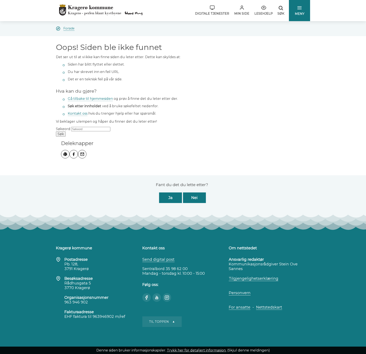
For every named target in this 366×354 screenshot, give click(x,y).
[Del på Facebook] (73, 154)
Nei (194, 197)
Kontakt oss (77, 113)
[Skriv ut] (65, 154)
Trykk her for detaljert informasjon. (196, 350)
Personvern (240, 293)
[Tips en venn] (82, 154)
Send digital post (158, 259)
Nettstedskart (269, 307)
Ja (170, 197)
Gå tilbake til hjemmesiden (90, 99)
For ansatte (239, 307)
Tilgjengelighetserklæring (253, 278)
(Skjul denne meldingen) (248, 350)
